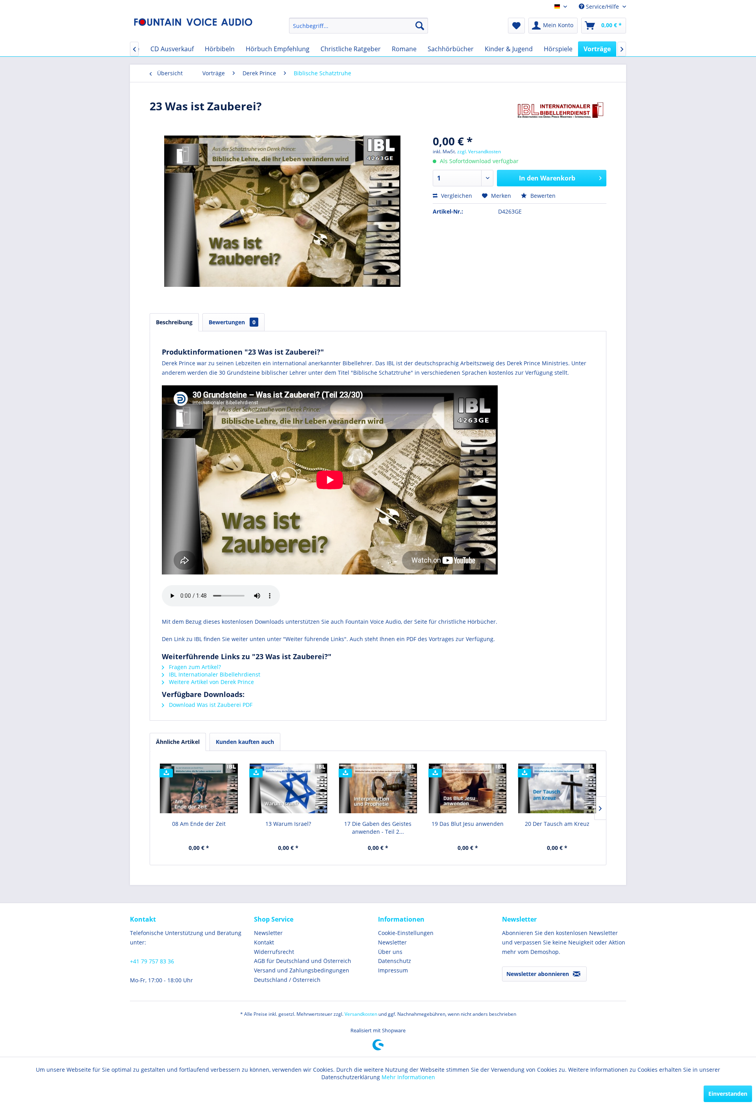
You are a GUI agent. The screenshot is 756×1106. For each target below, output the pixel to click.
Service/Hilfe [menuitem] (602, 6)
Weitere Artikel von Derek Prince (210, 682)
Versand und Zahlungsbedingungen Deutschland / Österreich (301, 975)
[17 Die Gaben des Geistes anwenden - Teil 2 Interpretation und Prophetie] (378, 788)
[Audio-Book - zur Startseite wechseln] (193, 27)
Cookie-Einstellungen (406, 933)
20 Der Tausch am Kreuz (557, 823)
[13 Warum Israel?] (289, 788)
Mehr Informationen (408, 1077)
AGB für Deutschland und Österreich (302, 961)
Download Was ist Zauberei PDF (209, 704)
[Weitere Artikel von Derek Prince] (560, 114)
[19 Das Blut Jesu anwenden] (468, 788)
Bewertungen (232, 322)
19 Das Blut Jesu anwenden (468, 823)
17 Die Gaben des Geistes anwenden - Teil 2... (377, 827)
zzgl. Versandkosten (479, 151)
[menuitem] (358, 25)
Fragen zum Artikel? (194, 667)
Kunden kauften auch (245, 741)
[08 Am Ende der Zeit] (199, 788)
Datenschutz (394, 961)
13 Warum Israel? (288, 823)
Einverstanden (727, 1093)
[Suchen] (419, 25)
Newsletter (268, 933)
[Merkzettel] (516, 25)
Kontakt (264, 942)
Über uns (390, 951)
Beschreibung (174, 322)
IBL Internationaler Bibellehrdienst (213, 674)
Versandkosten (361, 1014)
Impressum (393, 970)
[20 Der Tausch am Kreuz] (557, 788)
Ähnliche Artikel (178, 741)
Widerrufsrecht (274, 951)
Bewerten (542, 195)
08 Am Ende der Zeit (199, 823)
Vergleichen (455, 195)
